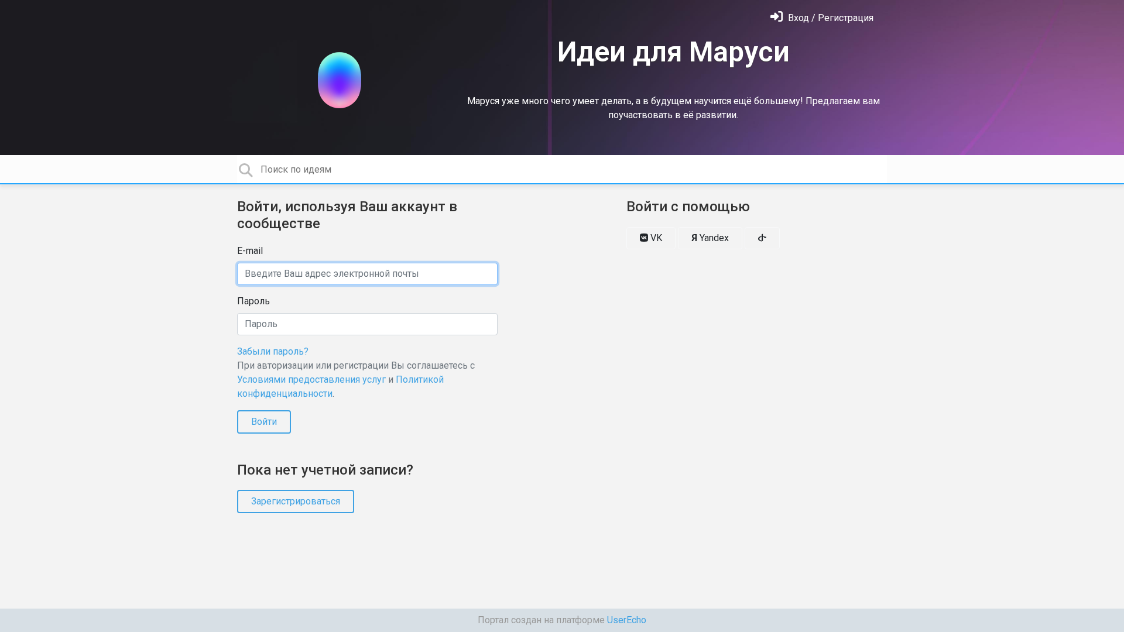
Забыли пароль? (273, 351)
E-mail (250, 250)
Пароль (253, 301)
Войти (264, 421)
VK (655, 237)
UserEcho (626, 620)
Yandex (710, 237)
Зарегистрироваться (295, 501)
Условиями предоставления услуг (311, 379)
